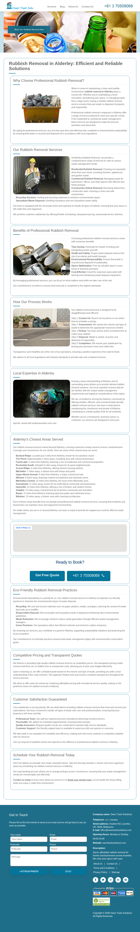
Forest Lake (21, 462)
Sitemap (116, 872)
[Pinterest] (125, 880)
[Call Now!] (119, 5)
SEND (68, 871)
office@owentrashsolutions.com (115, 830)
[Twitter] (103, 880)
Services (51, 6)
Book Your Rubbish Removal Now (29, 29)
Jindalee (20, 490)
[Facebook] (95, 880)
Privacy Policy (100, 872)
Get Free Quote (47, 575)
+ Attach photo (28, 871)
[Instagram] (110, 880)
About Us (73, 6)
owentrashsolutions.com (114, 843)
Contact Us (87, 6)
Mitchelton (21, 471)
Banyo (19, 493)
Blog (62, 6)
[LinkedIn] (118, 880)
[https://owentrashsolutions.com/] (19, 5)
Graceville (21, 487)
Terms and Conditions (104, 868)
